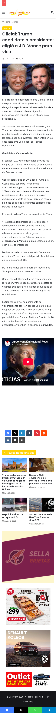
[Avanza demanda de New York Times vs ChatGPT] (41, 505)
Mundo (15, 22)
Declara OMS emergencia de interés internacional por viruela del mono (40, 479)
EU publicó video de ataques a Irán (12, 516)
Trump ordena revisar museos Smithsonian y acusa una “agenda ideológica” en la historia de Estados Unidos (14, 482)
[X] (15, 433)
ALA (6, 59)
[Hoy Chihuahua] (19, 12)
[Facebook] (8, 433)
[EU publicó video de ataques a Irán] (14, 505)
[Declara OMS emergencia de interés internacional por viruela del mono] (41, 465)
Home (7, 22)
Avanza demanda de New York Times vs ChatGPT (40, 517)
